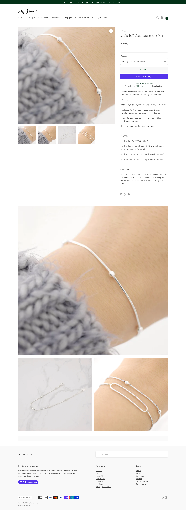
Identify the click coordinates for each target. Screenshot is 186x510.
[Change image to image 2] (47, 134)
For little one (84, 17)
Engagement (70, 17)
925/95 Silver (43, 17)
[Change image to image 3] (67, 134)
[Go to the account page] (161, 17)
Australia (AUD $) (24, 497)
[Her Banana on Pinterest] (163, 497)
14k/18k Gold (56, 17)
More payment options (144, 83)
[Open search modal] (157, 17)
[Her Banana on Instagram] (166, 497)
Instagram (140, 476)
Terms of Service (142, 481)
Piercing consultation (101, 17)
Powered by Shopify (24, 505)
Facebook (139, 473)
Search (138, 471)
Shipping (140, 86)
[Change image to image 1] (27, 135)
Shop (97, 473)
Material (123, 56)
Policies (139, 479)
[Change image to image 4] (86, 134)
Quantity (124, 44)
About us (22, 17)
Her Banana (33, 503)
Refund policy (141, 484)
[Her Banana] (27, 11)
